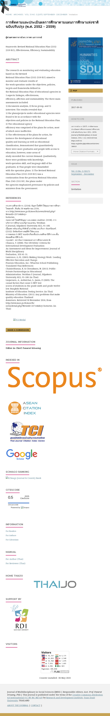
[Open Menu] (6, 3)
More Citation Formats (83, 151)
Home (9, 14)
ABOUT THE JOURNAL (18, 705)
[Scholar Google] (22, 460)
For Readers (11, 531)
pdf (74, 90)
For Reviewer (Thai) (15, 563)
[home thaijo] (55, 587)
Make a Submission (18, 330)
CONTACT (35, 705)
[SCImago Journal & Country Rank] (23, 478)
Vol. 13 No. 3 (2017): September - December (46, 14)
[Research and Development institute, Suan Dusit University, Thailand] (21, 632)
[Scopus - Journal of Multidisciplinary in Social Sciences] (55, 395)
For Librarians (12, 539)
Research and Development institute (64, 697)
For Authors (11, 535)
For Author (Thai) (14, 559)
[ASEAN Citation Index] (25, 416)
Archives (18, 14)
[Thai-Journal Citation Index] (27, 443)
